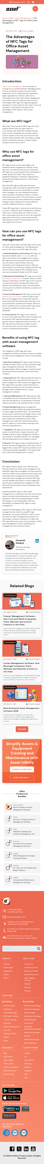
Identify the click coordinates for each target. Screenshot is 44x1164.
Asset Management (23, 18)
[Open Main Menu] (35, 9)
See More (22, 729)
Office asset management (12, 86)
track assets (25, 256)
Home (5, 18)
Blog (11, 18)
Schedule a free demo (22, 769)
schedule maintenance (13, 278)
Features (7, 964)
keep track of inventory (13, 296)
